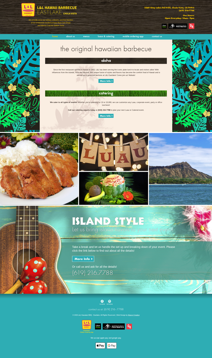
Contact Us (157, 36)
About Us (70, 36)
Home (55, 36)
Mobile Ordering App (133, 36)
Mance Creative (134, 315)
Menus (86, 36)
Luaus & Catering (106, 36)
